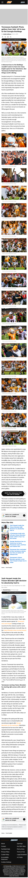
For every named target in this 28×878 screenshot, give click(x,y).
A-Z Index (20, 857)
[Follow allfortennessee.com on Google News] (24, 515)
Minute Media (8, 865)
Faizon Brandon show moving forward (14, 630)
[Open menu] (2, 2)
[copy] (11, 37)
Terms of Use (21, 852)
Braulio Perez (7, 590)
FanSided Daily (5, 849)
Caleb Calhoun (7, 34)
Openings (20, 843)
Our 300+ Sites (21, 846)
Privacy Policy (5, 852)
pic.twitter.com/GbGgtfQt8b (17, 678)
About (3, 843)
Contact (3, 846)
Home (2, 567)
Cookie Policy (5, 854)
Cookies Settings (6, 862)
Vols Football (9, 567)
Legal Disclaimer (22, 854)
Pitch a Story (20, 849)
